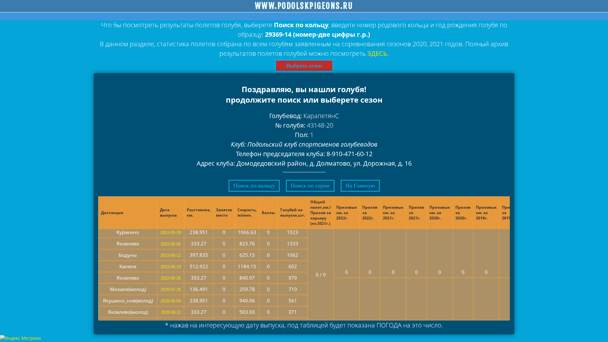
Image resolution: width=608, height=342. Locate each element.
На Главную (360, 185)
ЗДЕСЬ (377, 53)
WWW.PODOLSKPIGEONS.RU (304, 6)
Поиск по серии (310, 185)
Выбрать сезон (304, 65)
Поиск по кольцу (254, 185)
